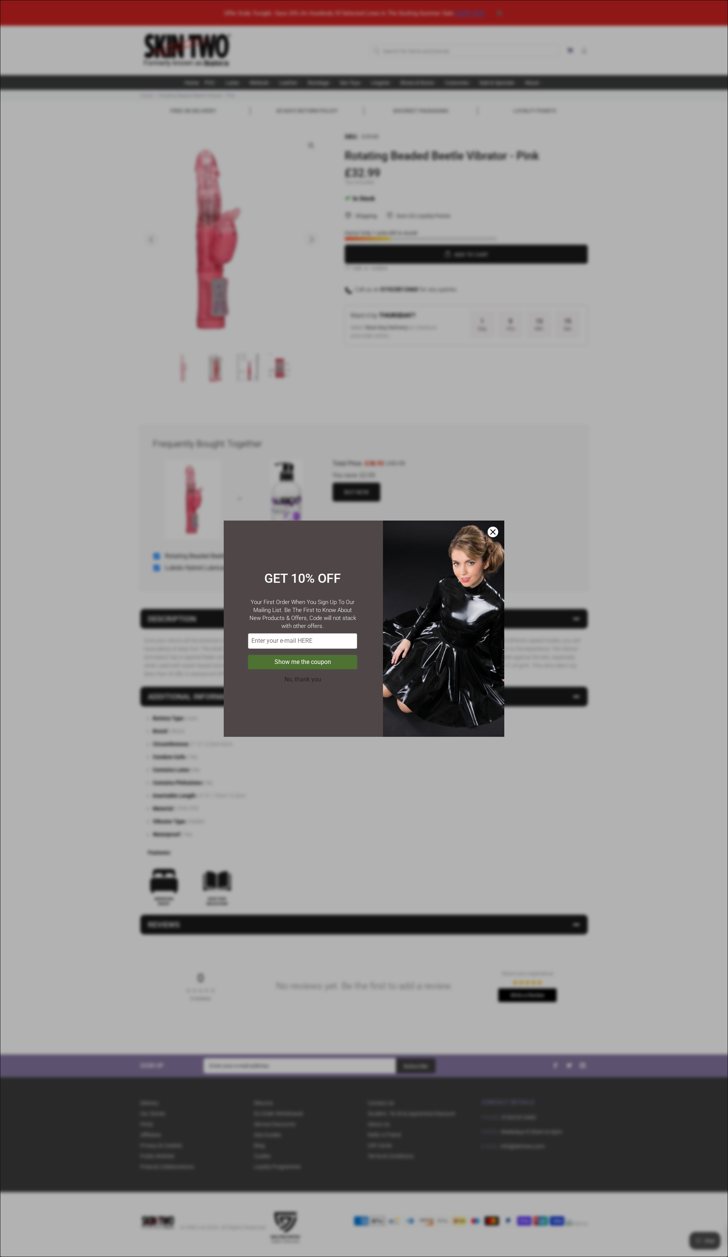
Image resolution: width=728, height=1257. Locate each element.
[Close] (493, 532)
